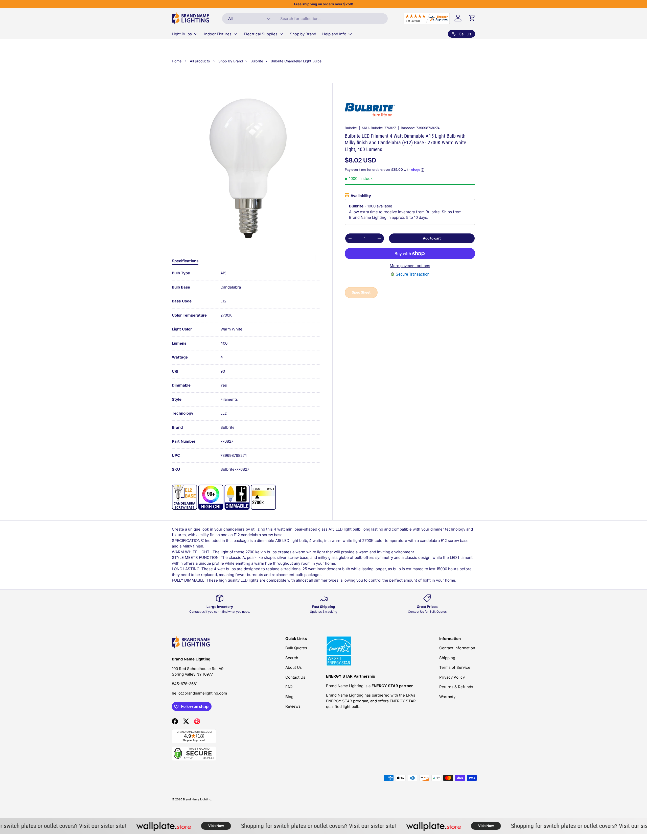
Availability (361, 195)
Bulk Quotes (296, 648)
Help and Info (334, 34)
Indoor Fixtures (218, 34)
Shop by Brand (303, 34)
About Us (293, 667)
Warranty (447, 696)
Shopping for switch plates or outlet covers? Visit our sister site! (303, 825)
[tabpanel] (246, 371)
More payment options (410, 265)
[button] (472, 17)
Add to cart (432, 238)
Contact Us (295, 677)
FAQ (288, 687)
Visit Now (201, 826)
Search (291, 657)
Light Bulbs (182, 34)
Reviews (293, 706)
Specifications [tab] (185, 260)
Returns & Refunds (456, 687)
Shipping (447, 657)
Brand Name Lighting (197, 799)
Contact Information (457, 648)
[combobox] (304, 18)
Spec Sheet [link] (361, 292)
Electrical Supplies (261, 34)
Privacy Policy (452, 677)
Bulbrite (351, 128)
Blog (289, 696)
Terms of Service (454, 667)
